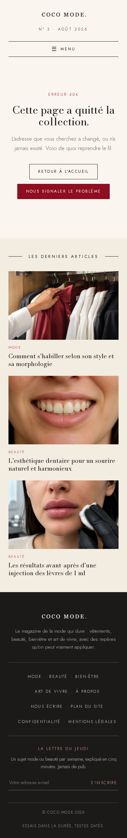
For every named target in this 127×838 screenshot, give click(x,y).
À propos (88, 691)
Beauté (58, 676)
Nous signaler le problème (63, 191)
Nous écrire (47, 706)
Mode (35, 676)
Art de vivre (51, 691)
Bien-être (87, 676)
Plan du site (87, 706)
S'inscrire (104, 782)
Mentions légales (92, 721)
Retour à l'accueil (63, 171)
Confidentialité (39, 721)
